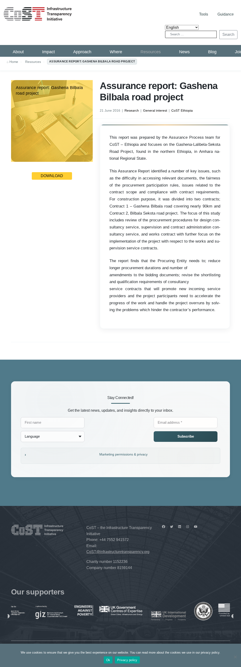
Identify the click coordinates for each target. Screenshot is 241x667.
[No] (235, 657)
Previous (7, 616)
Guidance (225, 14)
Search (228, 35)
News (184, 51)
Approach (82, 51)
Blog (212, 51)
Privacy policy (127, 660)
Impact (48, 51)
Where (116, 51)
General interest (155, 110)
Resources (151, 51)
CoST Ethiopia (182, 110)
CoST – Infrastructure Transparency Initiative (38, 13)
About (18, 51)
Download (52, 176)
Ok (108, 660)
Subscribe (185, 436)
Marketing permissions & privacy (123, 454)
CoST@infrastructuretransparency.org (117, 552)
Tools (203, 14)
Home (13, 62)
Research (132, 110)
